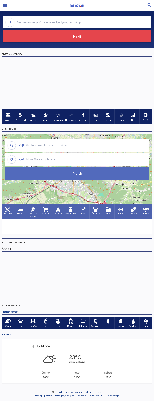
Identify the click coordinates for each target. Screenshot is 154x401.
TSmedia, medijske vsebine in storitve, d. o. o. (78, 392)
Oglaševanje (112, 395)
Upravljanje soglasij (64, 395)
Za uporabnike (95, 395)
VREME (6, 334)
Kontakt (82, 395)
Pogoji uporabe (43, 395)
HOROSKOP (10, 312)
